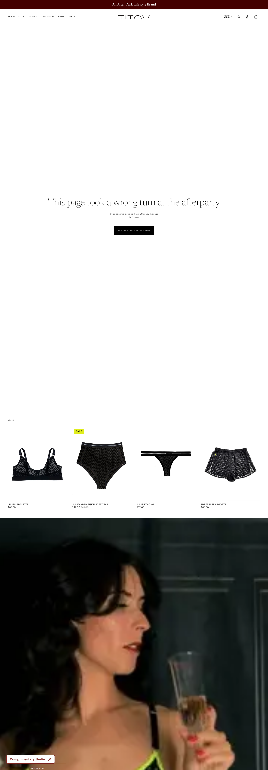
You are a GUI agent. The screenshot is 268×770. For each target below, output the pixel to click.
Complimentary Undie (27, 759)
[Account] (247, 17)
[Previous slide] (14, 464)
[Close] (49, 759)
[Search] (239, 17)
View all (11, 420)
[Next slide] (61, 464)
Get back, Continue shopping (134, 230)
